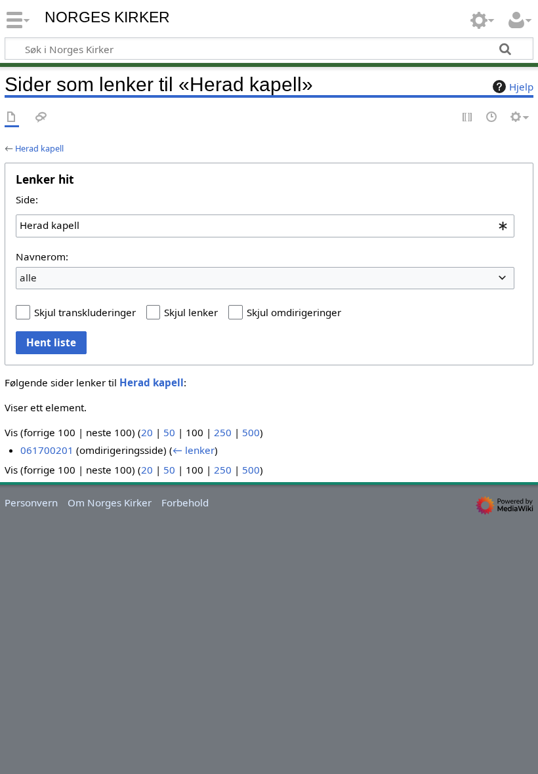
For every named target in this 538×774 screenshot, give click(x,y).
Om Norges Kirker (110, 502)
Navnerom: (42, 256)
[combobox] (265, 225)
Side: (27, 199)
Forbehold (185, 502)
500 (251, 432)
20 (147, 432)
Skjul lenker (191, 312)
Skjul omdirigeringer (294, 312)
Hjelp (521, 86)
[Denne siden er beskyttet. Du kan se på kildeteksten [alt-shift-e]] (468, 117)
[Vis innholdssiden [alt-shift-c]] (12, 117)
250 (223, 432)
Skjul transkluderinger (85, 312)
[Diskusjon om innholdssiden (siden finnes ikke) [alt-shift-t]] (41, 117)
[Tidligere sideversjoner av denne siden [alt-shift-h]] (492, 117)
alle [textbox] (28, 277)
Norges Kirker (107, 17)
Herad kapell (39, 148)
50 (169, 432)
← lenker (194, 450)
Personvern (31, 502)
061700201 (46, 450)
